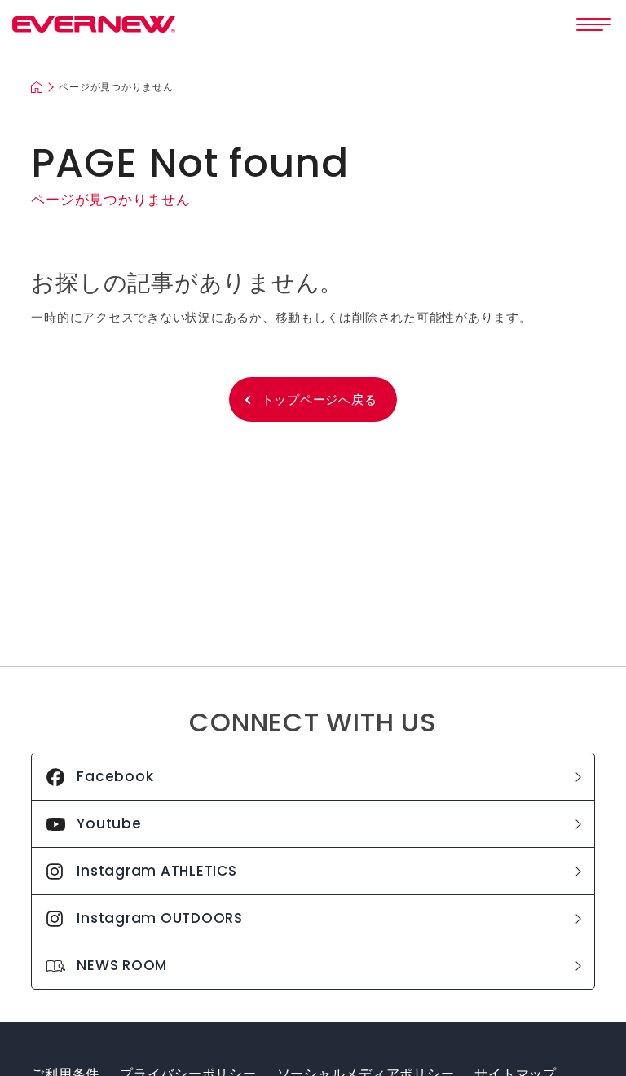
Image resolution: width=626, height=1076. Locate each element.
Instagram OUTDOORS (160, 918)
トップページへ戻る (319, 399)
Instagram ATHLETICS (156, 871)
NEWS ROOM (122, 965)
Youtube (109, 823)
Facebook (115, 776)
